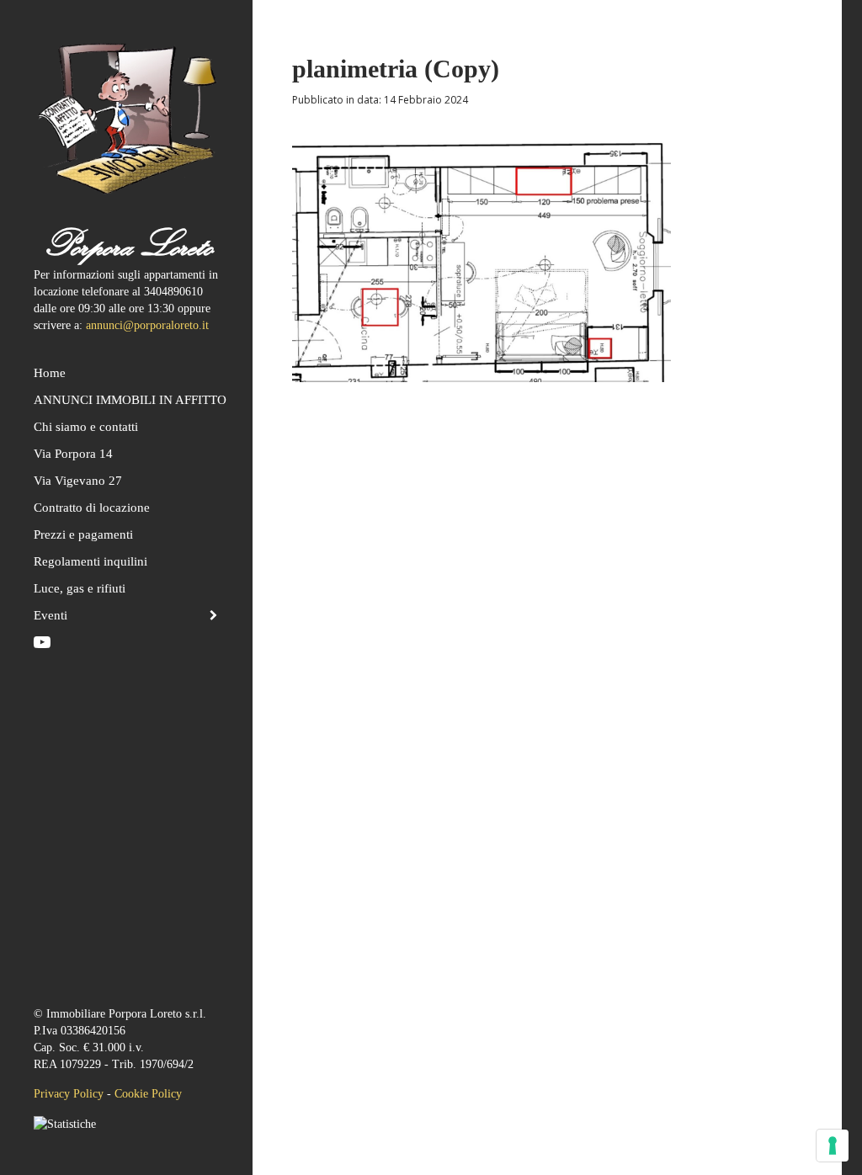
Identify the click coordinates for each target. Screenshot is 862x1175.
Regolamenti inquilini (90, 561)
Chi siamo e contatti (86, 426)
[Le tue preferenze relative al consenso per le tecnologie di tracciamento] (833, 1146)
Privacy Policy (69, 1093)
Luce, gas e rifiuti (79, 588)
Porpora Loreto (126, 244)
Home (50, 373)
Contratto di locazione (92, 507)
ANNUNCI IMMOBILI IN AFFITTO (126, 400)
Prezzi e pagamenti (83, 534)
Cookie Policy (148, 1093)
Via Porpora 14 (73, 453)
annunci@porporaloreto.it (147, 325)
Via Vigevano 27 (78, 480)
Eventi (50, 615)
